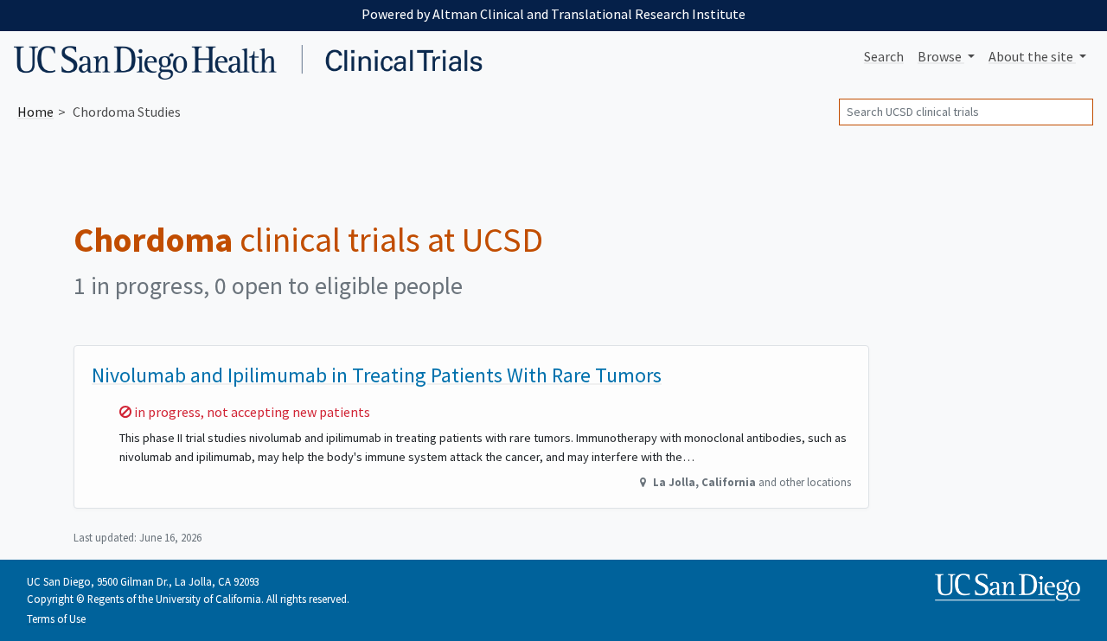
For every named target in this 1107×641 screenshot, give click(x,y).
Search (884, 56)
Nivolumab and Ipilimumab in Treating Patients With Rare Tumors (377, 375)
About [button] (1031, 56)
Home (35, 111)
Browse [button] (941, 56)
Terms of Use (56, 618)
